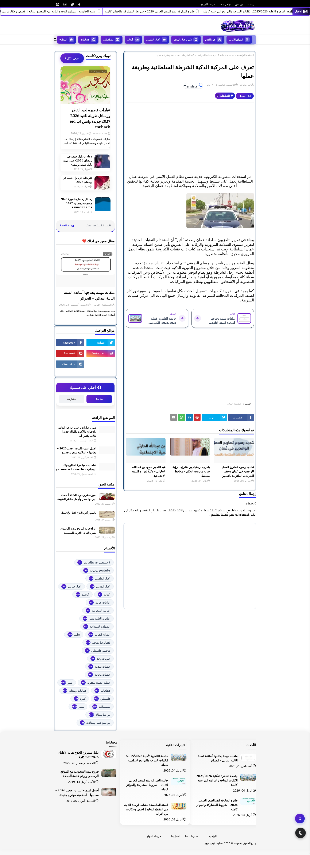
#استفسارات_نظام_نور (94, 562)
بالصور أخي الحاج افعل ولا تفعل (78, 513)
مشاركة (71, 399)
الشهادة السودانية (97, 626)
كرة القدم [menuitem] (210, 39)
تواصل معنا (225, 4)
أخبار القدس (100, 586)
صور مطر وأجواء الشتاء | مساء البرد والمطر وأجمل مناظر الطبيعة (76, 497)
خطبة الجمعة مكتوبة (96, 682)
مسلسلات (101, 706)
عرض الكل (73, 58)
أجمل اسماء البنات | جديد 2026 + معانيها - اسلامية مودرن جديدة (76, 450)
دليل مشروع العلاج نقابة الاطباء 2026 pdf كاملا (78, 755)
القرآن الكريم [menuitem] (236, 39)
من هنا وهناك (99, 715)
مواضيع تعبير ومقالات (95, 723)
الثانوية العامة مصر (96, 618)
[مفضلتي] (300, 818)
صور (67, 682)
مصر (78, 706)
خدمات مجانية (99, 674)
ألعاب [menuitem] (130, 39)
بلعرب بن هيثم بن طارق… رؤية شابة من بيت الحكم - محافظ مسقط (191, 471)
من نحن (239, 4)
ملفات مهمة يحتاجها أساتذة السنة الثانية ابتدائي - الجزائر (89, 295)
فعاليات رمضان (74, 690)
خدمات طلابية (99, 666)
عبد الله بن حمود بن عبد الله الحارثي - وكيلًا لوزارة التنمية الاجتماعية (148, 471)
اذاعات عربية (100, 602)
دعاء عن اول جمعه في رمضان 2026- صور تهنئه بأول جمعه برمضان (77, 161)
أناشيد (82, 594)
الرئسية (213, 836)
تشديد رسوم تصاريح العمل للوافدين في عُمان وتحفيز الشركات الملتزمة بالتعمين (238, 471)
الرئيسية (251, 4)
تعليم (73, 634)
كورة (80, 698)
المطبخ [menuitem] (63, 39)
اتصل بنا (175, 836)
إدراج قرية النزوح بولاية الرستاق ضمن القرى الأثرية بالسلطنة (78, 531)
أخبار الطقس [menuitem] (153, 39)
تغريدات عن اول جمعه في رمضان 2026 (77, 180)
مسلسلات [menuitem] (108, 39)
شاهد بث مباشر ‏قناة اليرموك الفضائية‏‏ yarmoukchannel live (76, 467)
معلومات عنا (191, 836)
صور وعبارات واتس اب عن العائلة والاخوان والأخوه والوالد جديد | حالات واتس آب (77, 432)
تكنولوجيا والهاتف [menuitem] (183, 39)
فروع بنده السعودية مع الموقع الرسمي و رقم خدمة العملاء (80, 774)
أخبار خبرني (71, 586)
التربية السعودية (98, 610)
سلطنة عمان (227, 55)
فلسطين (102, 698)
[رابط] (79, 4)
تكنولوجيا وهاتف (98, 642)
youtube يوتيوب (96, 570)
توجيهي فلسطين (97, 650)
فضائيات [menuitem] (85, 39)
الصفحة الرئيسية (245, 55)
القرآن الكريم (99, 634)
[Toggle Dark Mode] (300, 833)
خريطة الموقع (208, 4)
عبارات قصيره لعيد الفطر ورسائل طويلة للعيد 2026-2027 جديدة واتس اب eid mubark (89, 118)
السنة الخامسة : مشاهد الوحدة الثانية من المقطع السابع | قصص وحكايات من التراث (57, 11)
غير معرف (245, 84)
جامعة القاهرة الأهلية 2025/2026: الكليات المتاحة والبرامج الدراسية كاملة (216, 780)
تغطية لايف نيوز (214, 843)
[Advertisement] (190, 136)
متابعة (99, 399)
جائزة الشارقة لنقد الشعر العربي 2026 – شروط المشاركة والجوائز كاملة (162, 11)
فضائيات (102, 690)
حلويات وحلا (101, 658)
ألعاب (104, 594)
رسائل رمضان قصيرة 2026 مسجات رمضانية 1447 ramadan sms (76, 203)
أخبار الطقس (99, 578)
